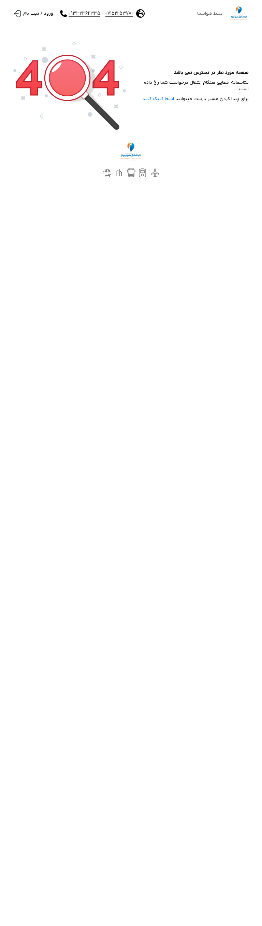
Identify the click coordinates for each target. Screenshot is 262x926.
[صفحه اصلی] (239, 13)
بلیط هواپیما (209, 13)
